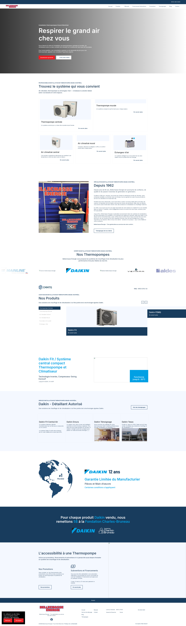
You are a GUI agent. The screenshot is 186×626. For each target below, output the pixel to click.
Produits (118, 6)
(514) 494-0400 (175, 2)
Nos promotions (45, 587)
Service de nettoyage (87, 612)
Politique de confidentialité (70, 623)
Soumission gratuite (46, 57)
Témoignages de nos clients (104, 230)
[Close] (23, 613)
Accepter (19, 620)
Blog (170, 6)
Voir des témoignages (139, 407)
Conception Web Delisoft (141, 623)
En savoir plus (72, 333)
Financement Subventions (139, 6)
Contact (177, 6)
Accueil (110, 6)
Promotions (152, 6)
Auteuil (93, 600)
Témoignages (162, 6)
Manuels (127, 6)
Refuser (7, 620)
